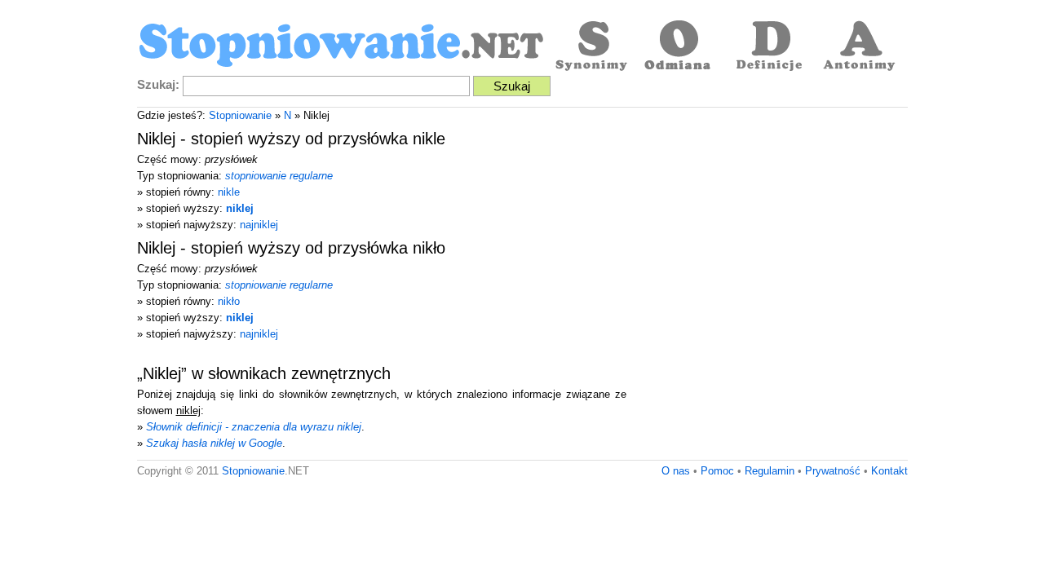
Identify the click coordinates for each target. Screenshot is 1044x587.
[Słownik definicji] (769, 47)
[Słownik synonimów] (590, 47)
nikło (229, 301)
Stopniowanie (240, 115)
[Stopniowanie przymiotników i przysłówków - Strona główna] (341, 47)
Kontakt (889, 471)
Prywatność (832, 471)
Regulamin (769, 471)
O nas (675, 471)
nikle (229, 192)
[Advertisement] (771, 238)
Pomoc (717, 471)
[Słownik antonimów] (859, 47)
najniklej (259, 224)
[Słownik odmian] (679, 47)
